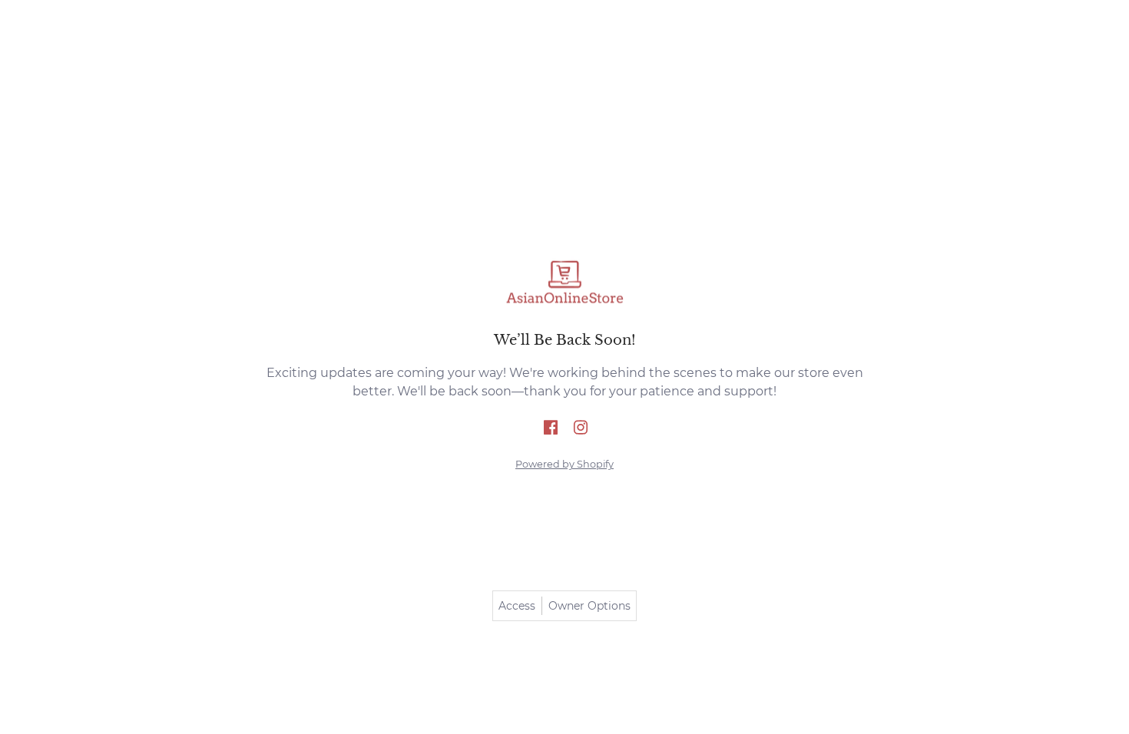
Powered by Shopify (564, 464)
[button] (551, 428)
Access (516, 606)
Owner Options (589, 606)
